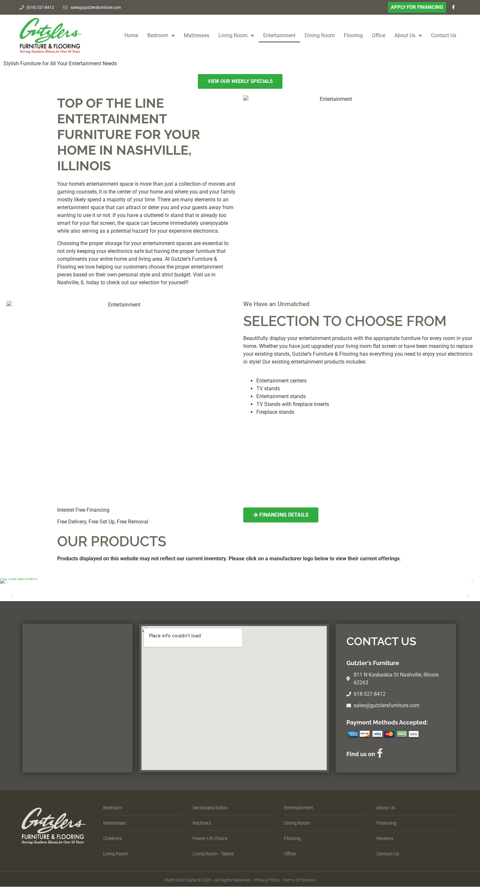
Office (378, 35)
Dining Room (320, 35)
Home (131, 35)
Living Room (233, 35)
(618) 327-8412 (40, 7)
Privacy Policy (267, 880)
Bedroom (157, 35)
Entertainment (279, 35)
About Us (404, 35)
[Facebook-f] (453, 7)
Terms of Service (299, 880)
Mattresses (196, 35)
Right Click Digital (181, 880)
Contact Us (443, 35)
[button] (7, 581)
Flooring (353, 35)
